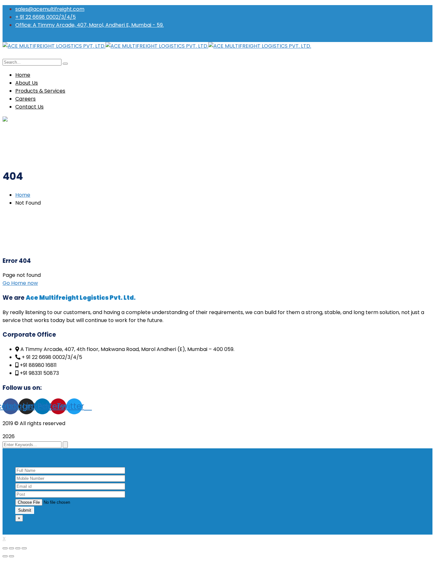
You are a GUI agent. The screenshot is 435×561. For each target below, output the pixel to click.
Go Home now (20, 283)
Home (22, 195)
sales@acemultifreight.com (49, 9)
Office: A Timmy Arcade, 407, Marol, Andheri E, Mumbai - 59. (89, 25)
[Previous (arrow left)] (5, 556)
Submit (24, 510)
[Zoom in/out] (24, 548)
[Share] (11, 548)
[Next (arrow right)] (11, 556)
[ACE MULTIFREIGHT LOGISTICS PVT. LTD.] (54, 46)
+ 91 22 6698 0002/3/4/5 (45, 17)
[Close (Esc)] (5, 548)
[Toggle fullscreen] (17, 548)
